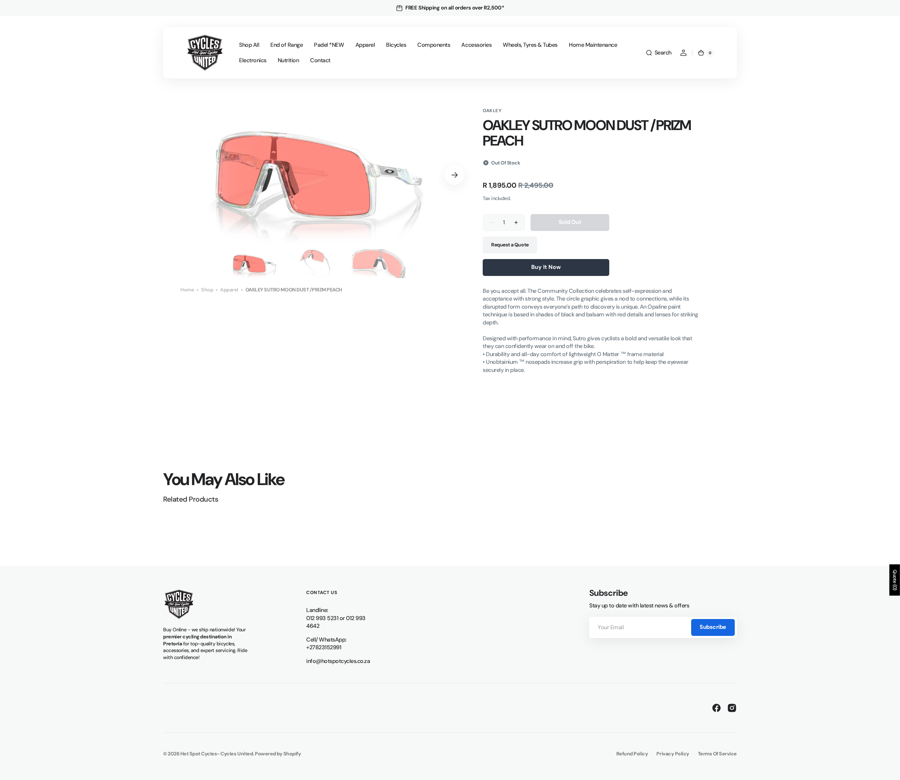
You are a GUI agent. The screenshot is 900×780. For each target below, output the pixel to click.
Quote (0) (895, 579)
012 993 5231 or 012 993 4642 (336, 622)
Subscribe (713, 627)
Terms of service (717, 753)
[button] (658, 52)
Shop (207, 289)
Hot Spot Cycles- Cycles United (216, 753)
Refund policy (632, 753)
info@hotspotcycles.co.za (338, 661)
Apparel (229, 289)
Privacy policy (672, 753)
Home (187, 289)
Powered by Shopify (278, 753)
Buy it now (546, 267)
